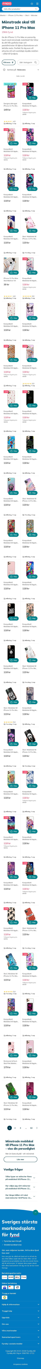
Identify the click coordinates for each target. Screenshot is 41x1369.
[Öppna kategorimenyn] (37, 3)
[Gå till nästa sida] (37, 1128)
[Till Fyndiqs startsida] (7, 3)
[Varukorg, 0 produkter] (32, 3)
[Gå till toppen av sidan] (35, 1212)
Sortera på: (11, 70)
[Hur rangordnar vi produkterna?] (4, 70)
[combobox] (20, 9)
